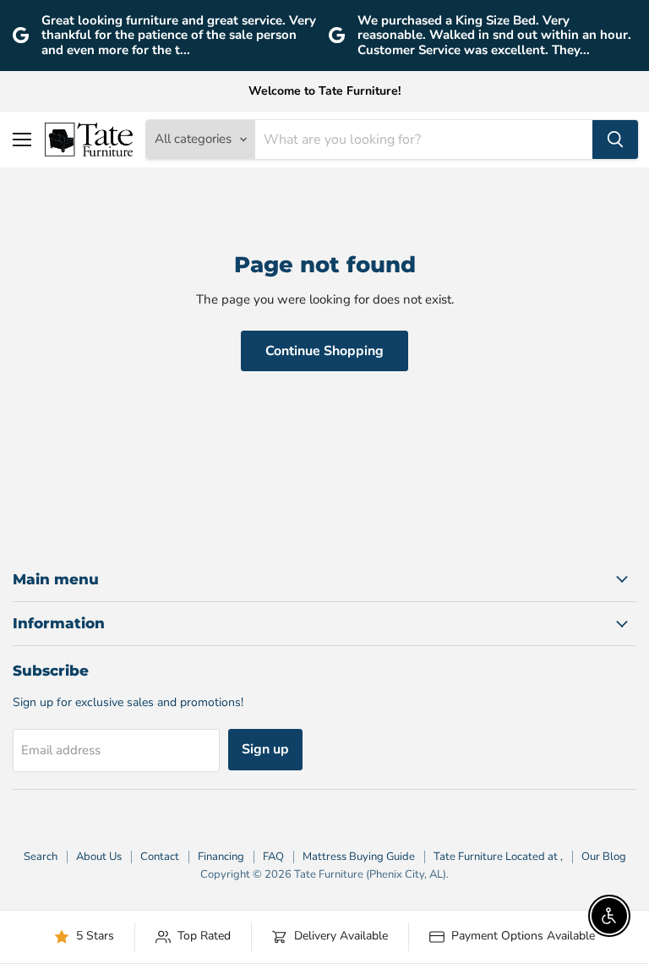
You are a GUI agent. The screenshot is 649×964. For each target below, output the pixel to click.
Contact (159, 856)
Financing (221, 856)
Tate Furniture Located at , (498, 856)
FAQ (273, 856)
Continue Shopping (324, 351)
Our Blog (603, 856)
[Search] (615, 139)
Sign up (265, 749)
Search (40, 856)
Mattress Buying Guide (359, 856)
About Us (99, 856)
